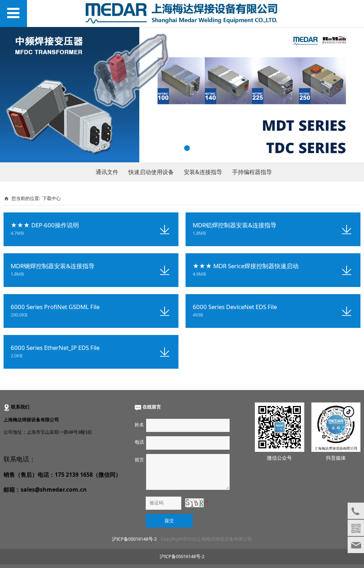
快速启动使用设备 (151, 172)
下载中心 (51, 198)
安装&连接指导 (203, 172)
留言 (139, 460)
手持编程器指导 (252, 172)
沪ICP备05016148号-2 (134, 539)
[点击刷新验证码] (194, 502)
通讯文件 (107, 172)
